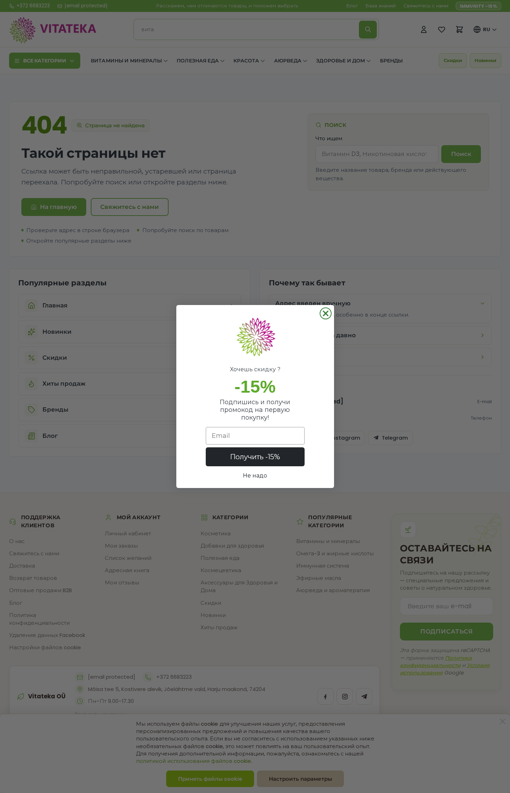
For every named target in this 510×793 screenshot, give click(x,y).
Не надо (255, 475)
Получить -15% (255, 457)
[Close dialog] (325, 313)
